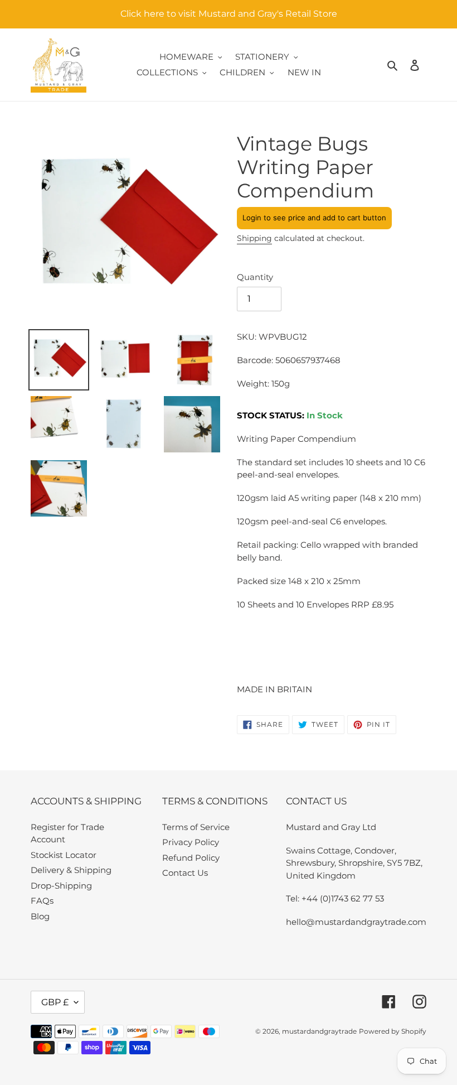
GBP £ (55, 1002)
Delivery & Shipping (71, 870)
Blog (40, 916)
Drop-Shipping (61, 885)
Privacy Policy (190, 842)
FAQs (42, 900)
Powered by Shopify (392, 1031)
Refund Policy (191, 857)
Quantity (255, 277)
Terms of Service (196, 827)
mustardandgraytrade (319, 1031)
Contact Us (185, 872)
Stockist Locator (63, 855)
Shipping (254, 238)
